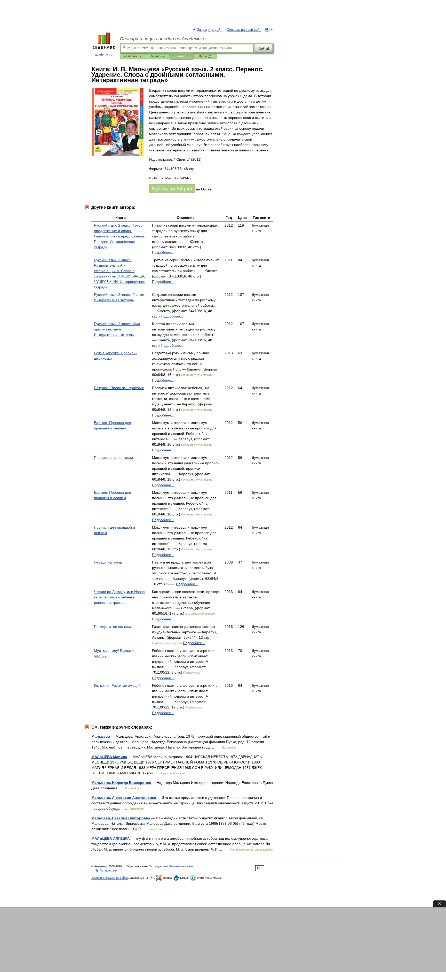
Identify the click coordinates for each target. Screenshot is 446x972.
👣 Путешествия (106, 870)
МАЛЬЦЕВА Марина (109, 757)
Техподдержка (158, 866)
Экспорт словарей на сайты (109, 877)
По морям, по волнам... (114, 626)
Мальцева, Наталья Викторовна (120, 818)
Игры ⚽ (205, 56)
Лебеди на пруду (108, 562)
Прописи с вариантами (113, 458)
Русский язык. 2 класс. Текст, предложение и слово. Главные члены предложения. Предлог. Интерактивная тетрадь (119, 236)
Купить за (172, 188)
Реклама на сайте (181, 866)
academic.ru (103, 54)
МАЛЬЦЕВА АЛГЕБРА (110, 838)
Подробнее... (163, 252)
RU (267, 30)
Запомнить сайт (209, 30)
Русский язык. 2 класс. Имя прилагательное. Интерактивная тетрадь (117, 329)
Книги (181, 56)
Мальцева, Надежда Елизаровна (121, 783)
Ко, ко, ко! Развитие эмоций (117, 685)
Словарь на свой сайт (244, 30)
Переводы (157, 56)
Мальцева (100, 736)
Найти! (263, 48)
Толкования (132, 56)
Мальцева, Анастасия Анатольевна (123, 798)
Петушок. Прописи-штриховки (119, 388)
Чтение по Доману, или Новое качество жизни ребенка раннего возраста (119, 597)
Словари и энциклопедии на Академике (162, 38)
